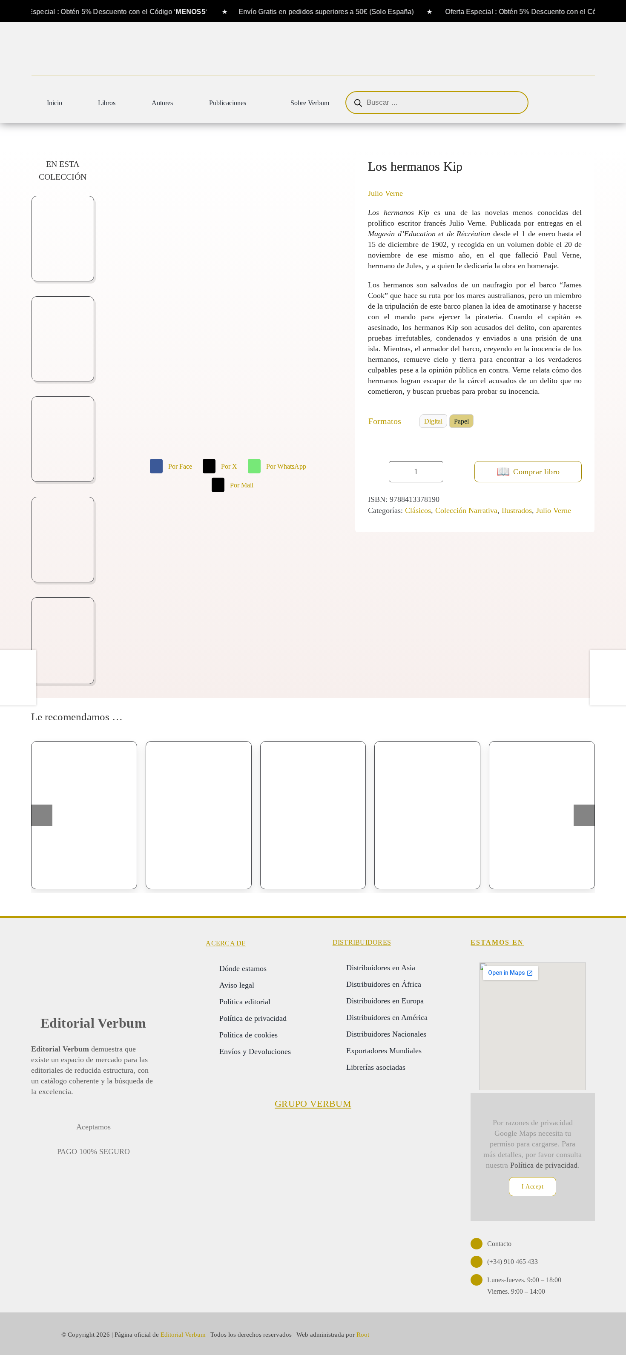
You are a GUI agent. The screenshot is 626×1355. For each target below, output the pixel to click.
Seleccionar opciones (61, 875)
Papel (461, 421)
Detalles (116, 871)
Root (362, 1334)
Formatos (384, 421)
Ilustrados (517, 510)
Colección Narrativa (466, 510)
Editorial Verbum (93, 1023)
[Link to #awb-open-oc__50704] (583, 103)
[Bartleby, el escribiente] (84, 815)
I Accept (532, 1186)
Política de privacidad (543, 1165)
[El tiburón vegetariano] (541, 815)
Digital (433, 421)
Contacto (499, 1243)
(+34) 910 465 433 (512, 1261)
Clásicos (418, 510)
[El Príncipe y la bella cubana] (313, 815)
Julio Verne (385, 193)
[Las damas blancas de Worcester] (198, 815)
